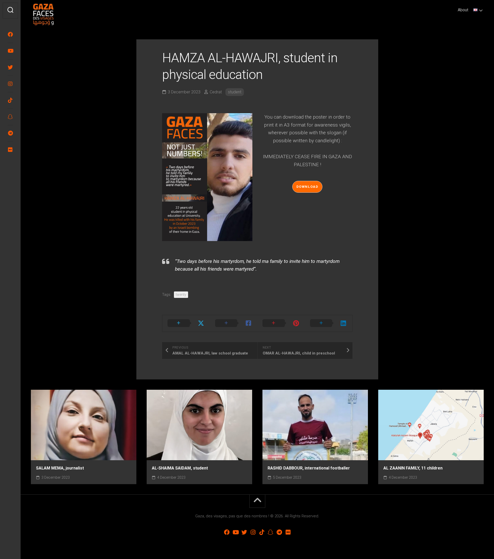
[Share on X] (186, 323)
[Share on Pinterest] (281, 323)
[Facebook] (10, 34)
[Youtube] (10, 51)
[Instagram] (10, 84)
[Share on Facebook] (234, 323)
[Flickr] (10, 150)
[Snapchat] (10, 117)
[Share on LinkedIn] (328, 323)
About (463, 9)
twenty (181, 294)
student (234, 92)
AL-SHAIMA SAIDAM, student (180, 468)
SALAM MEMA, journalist (60, 468)
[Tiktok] (10, 100)
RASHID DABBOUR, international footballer (309, 468)
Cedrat (216, 92)
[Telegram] (10, 133)
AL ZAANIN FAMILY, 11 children (413, 468)
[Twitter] (10, 67)
